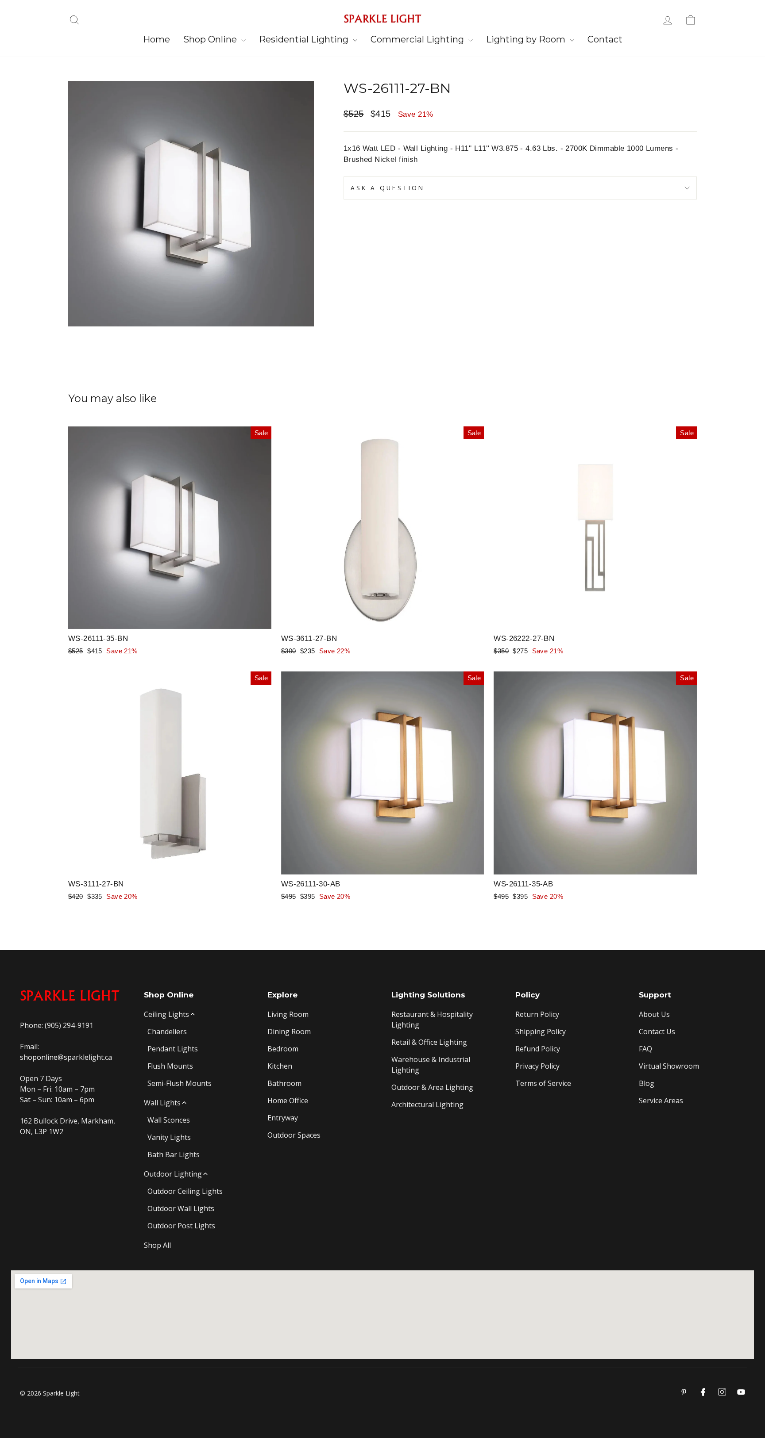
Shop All (157, 1245)
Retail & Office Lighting (429, 1042)
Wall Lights (162, 1103)
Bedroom (282, 1049)
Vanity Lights (169, 1137)
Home (156, 39)
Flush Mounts (170, 1066)
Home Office (287, 1100)
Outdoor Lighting (173, 1174)
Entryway (282, 1118)
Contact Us (657, 1031)
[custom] (722, 1392)
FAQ (645, 1049)
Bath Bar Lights (173, 1154)
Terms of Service (543, 1083)
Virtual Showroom (669, 1066)
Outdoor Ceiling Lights (185, 1191)
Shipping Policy (540, 1031)
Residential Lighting (305, 39)
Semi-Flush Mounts (179, 1083)
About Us (654, 1014)
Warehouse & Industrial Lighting (430, 1065)
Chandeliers (167, 1031)
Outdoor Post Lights (181, 1226)
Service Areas (661, 1100)
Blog (646, 1083)
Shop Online (211, 39)
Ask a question (388, 188)
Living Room (288, 1014)
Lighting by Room (527, 39)
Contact (604, 39)
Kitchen (279, 1066)
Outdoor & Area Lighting (432, 1087)
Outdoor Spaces (294, 1135)
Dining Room (289, 1031)
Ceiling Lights (166, 1014)
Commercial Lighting (418, 39)
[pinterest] (684, 1392)
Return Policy (537, 1014)
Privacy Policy (537, 1066)
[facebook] (703, 1392)
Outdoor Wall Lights (180, 1208)
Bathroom (284, 1083)
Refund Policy (537, 1049)
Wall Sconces (168, 1120)
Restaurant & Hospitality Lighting (432, 1019)
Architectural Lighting (427, 1104)
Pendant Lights (172, 1049)
